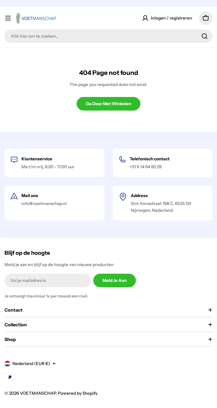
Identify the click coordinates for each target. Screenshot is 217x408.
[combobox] (108, 36)
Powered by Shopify (77, 393)
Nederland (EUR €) (31, 363)
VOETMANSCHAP (38, 393)
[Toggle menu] (8, 18)
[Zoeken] (204, 36)
